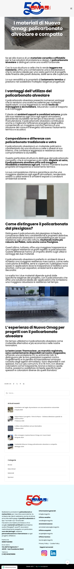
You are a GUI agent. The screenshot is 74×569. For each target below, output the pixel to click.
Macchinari (12, 469)
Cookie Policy (54, 543)
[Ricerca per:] (37, 393)
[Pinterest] (20, 383)
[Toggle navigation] (60, 8)
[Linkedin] (23, 383)
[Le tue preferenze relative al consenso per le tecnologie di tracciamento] (9, 567)
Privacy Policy (44, 543)
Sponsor (11, 477)
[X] (17, 383)
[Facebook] (13, 383)
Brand (10, 465)
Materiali (11, 473)
